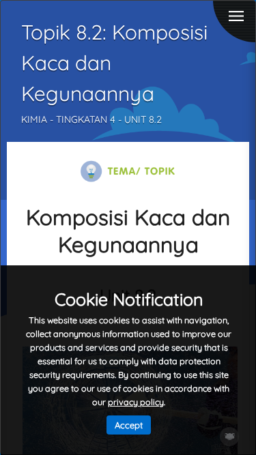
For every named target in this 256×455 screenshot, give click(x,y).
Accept (129, 425)
